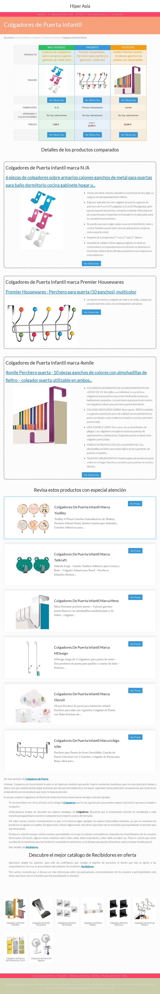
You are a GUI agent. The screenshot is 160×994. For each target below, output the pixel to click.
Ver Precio (135, 503)
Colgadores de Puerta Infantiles (15, 924)
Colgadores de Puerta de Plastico (145, 924)
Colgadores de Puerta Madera (93, 924)
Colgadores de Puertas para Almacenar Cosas (15, 959)
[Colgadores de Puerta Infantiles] (15, 908)
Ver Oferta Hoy (56, 100)
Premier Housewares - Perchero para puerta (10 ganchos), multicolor (71, 291)
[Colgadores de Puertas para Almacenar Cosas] (15, 944)
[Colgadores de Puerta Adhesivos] (118, 908)
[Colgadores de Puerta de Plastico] (144, 908)
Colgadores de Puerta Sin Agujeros (41, 959)
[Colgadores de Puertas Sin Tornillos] (67, 908)
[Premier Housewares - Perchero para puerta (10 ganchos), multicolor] (93, 80)
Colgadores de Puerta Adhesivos (119, 924)
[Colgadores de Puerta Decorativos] (41, 908)
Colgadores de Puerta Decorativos (41, 924)
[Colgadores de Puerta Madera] (93, 908)
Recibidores (87, 866)
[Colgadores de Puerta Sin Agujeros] (41, 944)
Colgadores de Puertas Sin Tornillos (67, 924)
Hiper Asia (80, 6)
